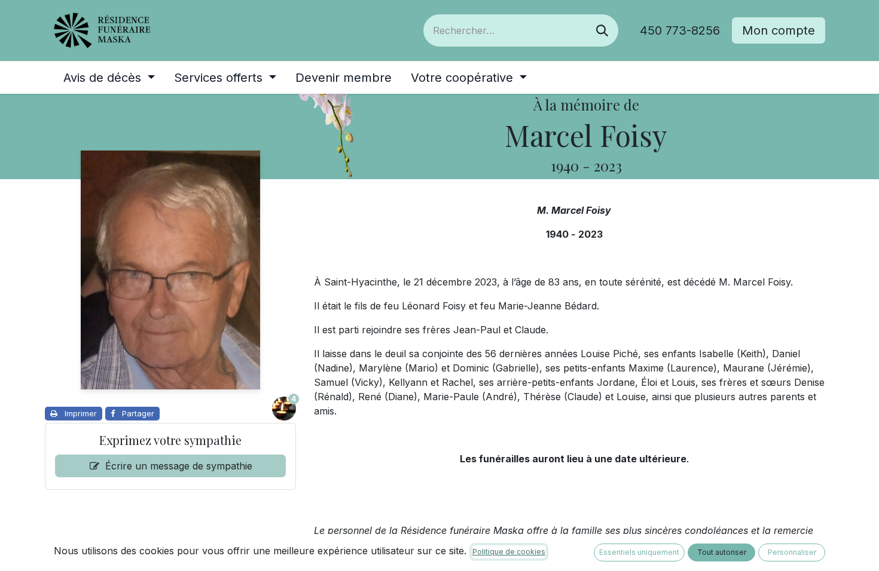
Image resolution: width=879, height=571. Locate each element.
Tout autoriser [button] (721, 552)
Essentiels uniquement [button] (639, 552)
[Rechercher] (602, 30)
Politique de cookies (508, 551)
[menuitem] (109, 77)
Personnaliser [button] (792, 552)
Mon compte (778, 30)
